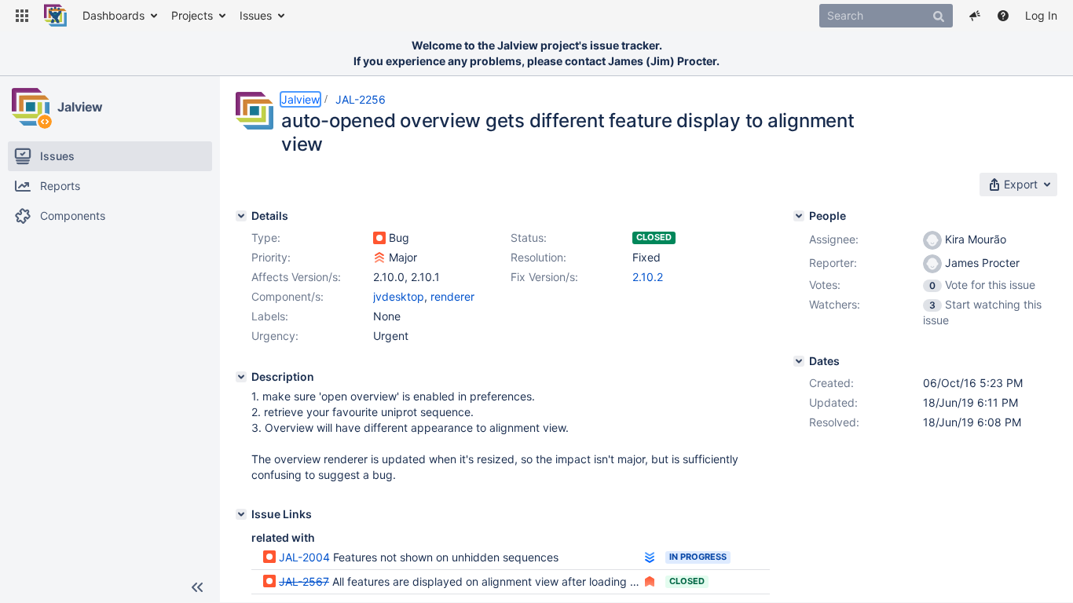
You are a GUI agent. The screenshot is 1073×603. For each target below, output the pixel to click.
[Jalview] (30, 107)
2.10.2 (647, 276)
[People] (798, 215)
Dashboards (113, 15)
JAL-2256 (360, 99)
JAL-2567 (304, 581)
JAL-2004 (304, 557)
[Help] (1003, 15)
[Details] (241, 215)
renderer (452, 296)
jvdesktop (398, 296)
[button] (22, 15)
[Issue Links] (241, 514)
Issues (256, 15)
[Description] (241, 376)
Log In (1041, 15)
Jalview (80, 107)
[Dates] (798, 361)
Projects (192, 15)
